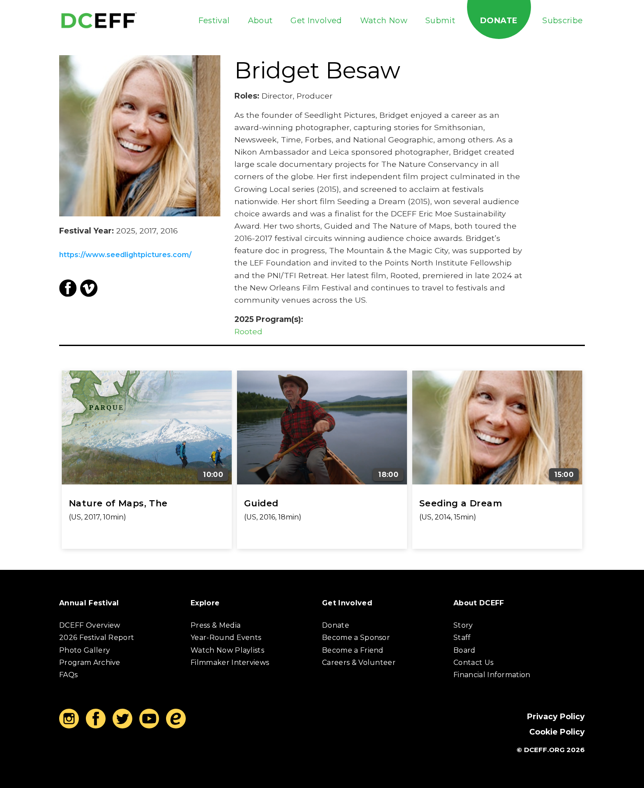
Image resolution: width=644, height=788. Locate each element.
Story (463, 625)
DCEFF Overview (89, 625)
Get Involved (316, 20)
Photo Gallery (84, 650)
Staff (462, 637)
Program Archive (89, 662)
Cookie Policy (557, 731)
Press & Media (216, 625)
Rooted (248, 331)
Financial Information (492, 675)
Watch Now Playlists (227, 650)
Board (464, 650)
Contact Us (473, 662)
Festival (214, 20)
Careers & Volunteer (359, 662)
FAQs (68, 675)
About (260, 20)
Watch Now (383, 20)
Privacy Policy (556, 716)
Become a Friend (353, 650)
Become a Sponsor (356, 637)
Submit (440, 20)
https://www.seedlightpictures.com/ (125, 254)
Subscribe (562, 20)
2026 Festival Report (96, 637)
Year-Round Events (226, 637)
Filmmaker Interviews (230, 662)
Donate (498, 20)
